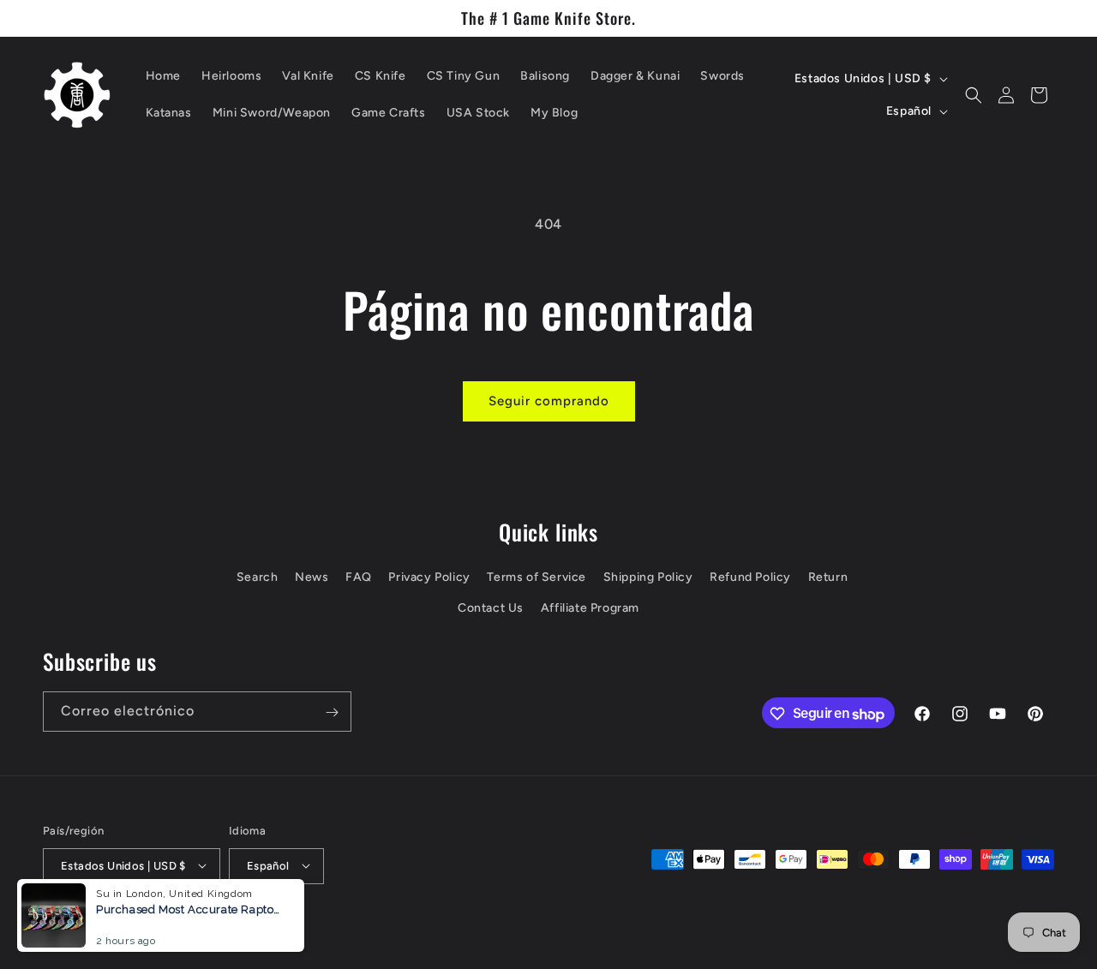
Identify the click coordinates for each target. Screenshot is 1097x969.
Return (828, 578)
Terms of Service (536, 578)
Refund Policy (750, 578)
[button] (973, 95)
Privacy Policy (429, 578)
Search (258, 578)
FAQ (358, 578)
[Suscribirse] (332, 712)
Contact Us (491, 608)
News (311, 578)
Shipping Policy (648, 578)
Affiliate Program (590, 608)
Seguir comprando (549, 401)
